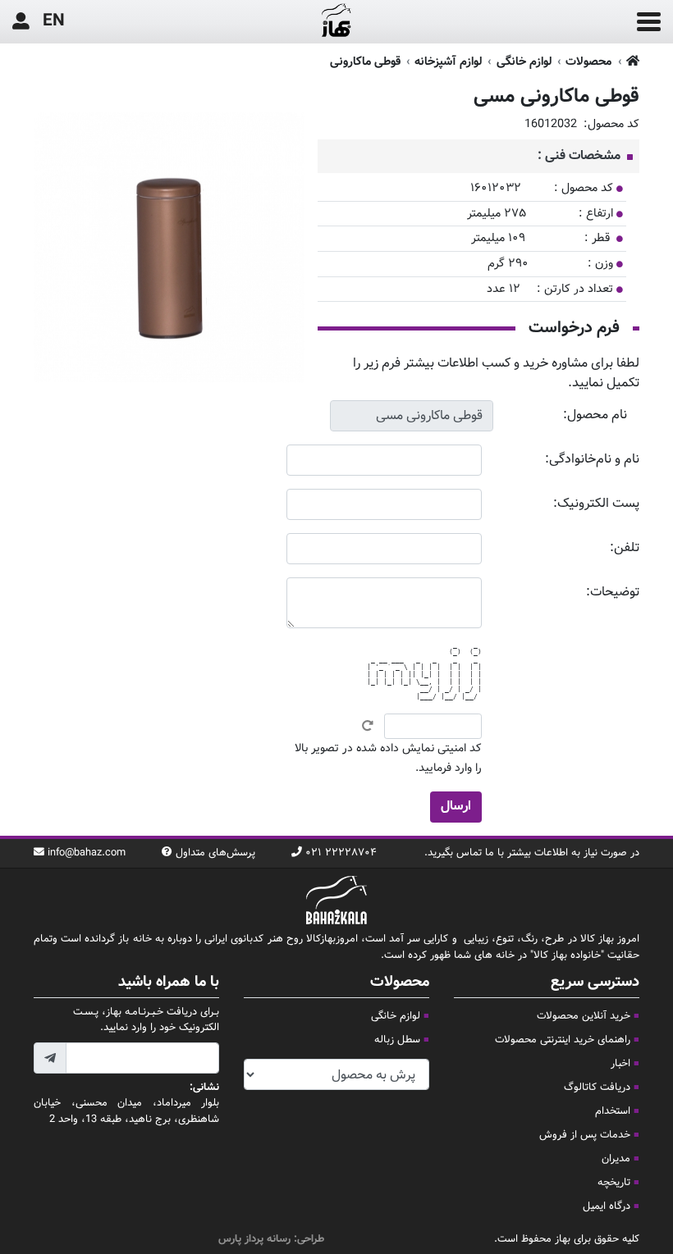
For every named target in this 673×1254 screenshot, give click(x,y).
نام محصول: (595, 415)
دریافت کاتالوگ (597, 1087)
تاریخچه (613, 1182)
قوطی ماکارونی (365, 61)
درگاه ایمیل (606, 1206)
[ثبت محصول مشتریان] (21, 21)
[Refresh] (368, 726)
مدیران (616, 1159)
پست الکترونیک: (596, 504)
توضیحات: (612, 592)
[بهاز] (336, 22)
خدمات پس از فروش (584, 1135)
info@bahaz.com (87, 853)
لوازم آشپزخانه (448, 61)
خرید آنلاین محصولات (583, 1016)
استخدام (612, 1111)
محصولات (588, 61)
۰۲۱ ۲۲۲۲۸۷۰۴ (341, 853)
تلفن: (624, 548)
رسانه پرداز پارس (254, 1239)
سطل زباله (397, 1040)
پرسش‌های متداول (215, 853)
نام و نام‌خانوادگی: (592, 459)
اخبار (620, 1064)
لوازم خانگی (524, 61)
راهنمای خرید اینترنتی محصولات (562, 1040)
